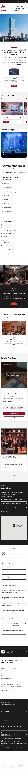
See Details (14, 85)
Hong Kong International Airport (10, 507)
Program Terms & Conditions (6, 740)
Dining (2, 673)
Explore (14, 303)
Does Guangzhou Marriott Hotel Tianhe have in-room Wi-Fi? (13, 611)
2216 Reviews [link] (6, 11)
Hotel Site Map (23, 743)
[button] (18, 2)
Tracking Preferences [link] (5, 738)
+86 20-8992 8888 (7, 496)
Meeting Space (7, 203)
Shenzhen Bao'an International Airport (12, 503)
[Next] (25, 98)
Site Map (17, 743)
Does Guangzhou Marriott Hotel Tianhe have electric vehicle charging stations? (13, 624)
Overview (3, 668)
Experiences (3, 675)
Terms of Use (17, 738)
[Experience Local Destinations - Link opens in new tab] (14, 145)
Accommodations (4, 670)
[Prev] (3, 98)
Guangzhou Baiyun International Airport (12, 499)
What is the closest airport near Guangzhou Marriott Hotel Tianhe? (12, 617)
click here (11, 767)
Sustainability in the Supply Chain (7, 743)
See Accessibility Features (8, 233)
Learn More (14, 347)
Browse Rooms (14, 413)
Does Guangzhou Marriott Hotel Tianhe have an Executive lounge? (13, 631)
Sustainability (6, 183)
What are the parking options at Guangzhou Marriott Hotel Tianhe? (13, 604)
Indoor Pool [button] (6, 195)
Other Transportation (8, 512)
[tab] (6, 172)
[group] (14, 286)
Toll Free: (8, 688)
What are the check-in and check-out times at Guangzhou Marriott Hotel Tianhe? (13, 591)
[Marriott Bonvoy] (23, 2)
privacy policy (19, 765)
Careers (11, 738)
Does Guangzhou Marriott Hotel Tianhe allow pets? (13, 598)
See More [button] (19, 64)
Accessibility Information (8, 572)
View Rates (6, 121)
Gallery (15, 668)
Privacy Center (16, 740)
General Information (7, 567)
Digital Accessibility (16, 741)
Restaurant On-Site (8, 187)
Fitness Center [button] (7, 207)
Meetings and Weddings (6, 678)
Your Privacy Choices (7, 741)
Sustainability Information (8, 577)
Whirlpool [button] (6, 199)
